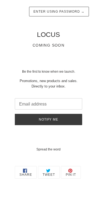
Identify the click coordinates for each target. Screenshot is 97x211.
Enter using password (59, 11)
